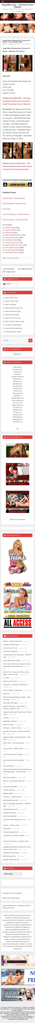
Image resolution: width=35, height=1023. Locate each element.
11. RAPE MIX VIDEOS (10, 252)
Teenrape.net (17, 395)
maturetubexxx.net (24, 939)
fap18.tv (13, 915)
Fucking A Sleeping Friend (10, 832)
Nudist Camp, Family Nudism (11, 898)
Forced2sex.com (17, 386)
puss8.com (6, 944)
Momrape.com (17, 388)
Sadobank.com (17, 379)
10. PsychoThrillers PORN (11, 250)
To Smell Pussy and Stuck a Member (14, 835)
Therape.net (17, 374)
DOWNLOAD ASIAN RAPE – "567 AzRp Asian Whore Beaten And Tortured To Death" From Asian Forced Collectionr (16, 101)
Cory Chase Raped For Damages (13, 754)
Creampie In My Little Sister (11, 644)
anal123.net (28, 920)
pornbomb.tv (17, 941)
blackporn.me (25, 929)
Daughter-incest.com (17, 376)
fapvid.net (14, 932)
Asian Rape (6, 209)
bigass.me (19, 927)
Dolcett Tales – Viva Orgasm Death (13, 743)
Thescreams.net (17, 393)
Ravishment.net (17, 410)
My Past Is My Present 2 (10, 681)
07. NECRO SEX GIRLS (11, 242)
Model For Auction (8, 724)
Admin (6, 44)
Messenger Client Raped (10, 703)
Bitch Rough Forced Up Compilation (13, 760)
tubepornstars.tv (20, 946)
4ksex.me (27, 915)
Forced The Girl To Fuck (10, 648)
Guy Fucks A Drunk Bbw (10, 786)
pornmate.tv (25, 941)
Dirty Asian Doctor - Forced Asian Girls (15, 219)
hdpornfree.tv (17, 937)
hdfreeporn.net (7, 937)
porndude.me (25, 918)
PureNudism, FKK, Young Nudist (12, 893)
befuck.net (21, 920)
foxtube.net (21, 932)
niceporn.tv (9, 941)
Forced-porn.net (17, 369)
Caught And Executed (9, 812)
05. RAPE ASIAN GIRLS (11, 237)
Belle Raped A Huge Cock (10, 800)
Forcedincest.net (17, 422)
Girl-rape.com (18, 412)
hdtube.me (8, 939)
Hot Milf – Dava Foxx (9, 790)
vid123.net (29, 946)
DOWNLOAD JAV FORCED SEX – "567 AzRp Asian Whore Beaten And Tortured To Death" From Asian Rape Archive (17, 166)
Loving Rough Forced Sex (10, 809)
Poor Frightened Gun (25, 269)
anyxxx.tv (25, 922)
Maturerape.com (17, 419)
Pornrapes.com (17, 407)
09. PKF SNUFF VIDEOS (11, 247)
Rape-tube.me (17, 367)
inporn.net (15, 939)
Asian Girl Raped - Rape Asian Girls (14, 203)
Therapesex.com (18, 414)
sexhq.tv (29, 944)
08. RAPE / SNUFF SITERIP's (13, 245)
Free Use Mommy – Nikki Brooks (12, 690)
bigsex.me (9, 929)
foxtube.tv (29, 932)
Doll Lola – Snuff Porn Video (11, 825)
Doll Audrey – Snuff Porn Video (12, 728)
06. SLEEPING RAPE (10, 240)
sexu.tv (5, 946)
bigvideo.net (16, 929)
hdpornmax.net (26, 937)
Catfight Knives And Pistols (11, 852)
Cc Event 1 (6, 718)
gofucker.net (9, 918)
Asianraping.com (17, 417)
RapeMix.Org (22, 1019)
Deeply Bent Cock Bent (10, 721)
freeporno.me (10, 934)
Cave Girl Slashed (8, 766)
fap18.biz (7, 915)
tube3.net (11, 946)
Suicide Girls (7, 828)
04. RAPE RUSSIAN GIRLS (12, 235)
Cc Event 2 (6, 678)
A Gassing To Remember (10, 651)
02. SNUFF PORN (9, 230)
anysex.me (18, 922)
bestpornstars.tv (26, 925)
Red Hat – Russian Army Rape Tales (14, 781)
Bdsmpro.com (17, 381)
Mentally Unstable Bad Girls (11, 859)
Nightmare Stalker (8, 793)
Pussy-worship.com (17, 400)
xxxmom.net (17, 948)
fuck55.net (18, 934)
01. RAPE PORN (8, 227)
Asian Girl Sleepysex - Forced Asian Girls (16, 214)
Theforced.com (17, 391)
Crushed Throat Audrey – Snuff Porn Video (15, 841)
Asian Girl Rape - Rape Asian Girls (14, 198)
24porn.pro (17, 918)
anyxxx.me (6, 920)
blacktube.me (7, 932)
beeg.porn (17, 925)
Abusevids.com (17, 384)
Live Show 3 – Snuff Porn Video (12, 797)
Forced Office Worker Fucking (11, 660)
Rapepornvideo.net (17, 405)
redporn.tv (23, 944)
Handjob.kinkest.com (17, 398)
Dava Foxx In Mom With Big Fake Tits (14, 819)
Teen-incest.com (17, 402)
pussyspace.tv (14, 944)
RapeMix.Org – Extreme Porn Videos (17, 6)
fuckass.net (25, 934)
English (8, 284)
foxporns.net (20, 915)
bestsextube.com (10, 927)
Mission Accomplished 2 (10, 816)
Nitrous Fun (6, 693)
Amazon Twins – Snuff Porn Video (13, 748)
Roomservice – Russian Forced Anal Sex (15, 684)
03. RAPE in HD (8, 232)
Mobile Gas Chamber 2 (10, 777)
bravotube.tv (13, 920)
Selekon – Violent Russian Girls (12, 641)
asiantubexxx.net (8, 925)
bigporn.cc (26, 927)
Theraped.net (17, 372)
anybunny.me (10, 922)
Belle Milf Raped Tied (9, 856)
